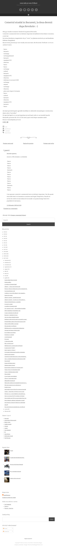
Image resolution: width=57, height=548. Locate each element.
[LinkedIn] (33, 9)
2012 (5, 247)
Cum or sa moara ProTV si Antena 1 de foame (14, 396)
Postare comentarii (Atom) (18, 215)
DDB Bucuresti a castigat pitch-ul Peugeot (13, 345)
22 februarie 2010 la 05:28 (14, 205)
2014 (5, 242)
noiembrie (7, 262)
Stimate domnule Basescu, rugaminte (13, 301)
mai (5, 275)
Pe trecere (7, 339)
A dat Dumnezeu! (8, 337)
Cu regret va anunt (9, 304)
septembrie (7, 266)
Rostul (11, 450)
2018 (5, 234)
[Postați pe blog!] (4, 122)
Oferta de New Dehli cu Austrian (11, 323)
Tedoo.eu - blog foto (8, 508)
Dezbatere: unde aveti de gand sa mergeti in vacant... (16, 319)
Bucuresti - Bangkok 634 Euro (11, 315)
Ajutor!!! (6, 404)
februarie (7, 411)
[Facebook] (21, 9)
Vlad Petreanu (7, 438)
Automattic (21, 544)
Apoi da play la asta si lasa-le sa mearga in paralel (15, 389)
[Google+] (25, 9)
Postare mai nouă (8, 143)
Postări (5, 528)
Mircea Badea (7, 374)
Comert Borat (8, 132)
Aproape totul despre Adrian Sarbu (12, 330)
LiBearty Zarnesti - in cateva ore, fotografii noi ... (15, 299)
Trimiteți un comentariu (10, 208)
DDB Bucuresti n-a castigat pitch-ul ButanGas (14, 328)
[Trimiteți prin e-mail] (3, 122)
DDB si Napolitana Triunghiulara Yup (12, 310)
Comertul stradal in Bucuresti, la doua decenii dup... (15, 356)
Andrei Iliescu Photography (10, 420)
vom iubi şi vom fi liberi (28, 3)
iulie (5, 271)
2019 (5, 231)
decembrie (7, 260)
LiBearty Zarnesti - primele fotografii (13, 297)
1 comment (7, 130)
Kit (5, 432)
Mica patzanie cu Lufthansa (10, 326)
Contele (5, 428)
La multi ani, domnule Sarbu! (11, 306)
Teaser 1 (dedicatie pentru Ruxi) (11, 371)
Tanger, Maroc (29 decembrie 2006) (12, 369)
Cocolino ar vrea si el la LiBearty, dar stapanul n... (15, 293)
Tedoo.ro (6, 506)
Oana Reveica (7, 434)
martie (6, 409)
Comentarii (6, 531)
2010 (5, 251)
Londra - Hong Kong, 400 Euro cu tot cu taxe (14, 391)
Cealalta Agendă (7, 424)
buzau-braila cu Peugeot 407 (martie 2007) (14, 367)
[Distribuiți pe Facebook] (7, 122)
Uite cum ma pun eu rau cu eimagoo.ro (13, 385)
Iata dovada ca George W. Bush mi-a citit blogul (15, 402)
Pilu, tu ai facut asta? (9, 343)
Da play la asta (8, 387)
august (6, 269)
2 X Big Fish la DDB (9, 341)
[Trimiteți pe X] (6, 122)
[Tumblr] (36, 9)
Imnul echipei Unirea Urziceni (11, 280)
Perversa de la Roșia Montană (16, 464)
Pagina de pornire (28, 143)
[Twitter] (29, 9)
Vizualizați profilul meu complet (9, 497)
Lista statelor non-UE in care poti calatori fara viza (15, 398)
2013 (5, 245)
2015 (5, 240)
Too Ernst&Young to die (10, 291)
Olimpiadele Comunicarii (10, 380)
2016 (5, 238)
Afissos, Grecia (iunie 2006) (10, 378)
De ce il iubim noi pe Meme (10, 332)
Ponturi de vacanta (9, 295)
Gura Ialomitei (7, 430)
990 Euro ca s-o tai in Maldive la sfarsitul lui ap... (15, 393)
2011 (5, 249)
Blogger (40, 542)
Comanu (6, 426)
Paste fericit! (7, 361)
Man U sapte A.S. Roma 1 (10, 350)
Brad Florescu (8, 128)
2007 (5, 258)
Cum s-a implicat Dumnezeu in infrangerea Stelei (15, 358)
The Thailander (7, 504)
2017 (5, 236)
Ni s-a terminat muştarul (15, 471)
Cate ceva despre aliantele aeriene (12, 317)
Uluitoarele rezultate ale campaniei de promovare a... (16, 382)
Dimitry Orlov (7, 422)
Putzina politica (8, 282)
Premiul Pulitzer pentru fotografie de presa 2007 (15, 321)
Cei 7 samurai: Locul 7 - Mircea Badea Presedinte (15, 308)
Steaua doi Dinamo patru (10, 363)
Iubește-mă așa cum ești (15, 478)
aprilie (6, 277)
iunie (6, 273)
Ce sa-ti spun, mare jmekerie (11, 376)
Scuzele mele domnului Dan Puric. (17, 457)
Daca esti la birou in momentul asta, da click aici (15, 406)
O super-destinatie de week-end (11, 312)
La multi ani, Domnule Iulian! (11, 284)
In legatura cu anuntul (9, 334)
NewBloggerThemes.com (37, 544)
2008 (5, 256)
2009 (5, 253)
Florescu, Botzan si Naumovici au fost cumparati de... (16, 288)
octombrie (7, 264)
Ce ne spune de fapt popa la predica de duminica (15, 352)
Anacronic (6, 418)
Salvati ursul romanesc (9, 354)
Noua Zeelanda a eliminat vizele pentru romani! (14, 400)
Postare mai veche (48, 143)
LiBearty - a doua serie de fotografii (12, 286)
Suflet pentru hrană (8, 436)
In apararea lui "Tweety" (10, 347)
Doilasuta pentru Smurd (10, 365)
